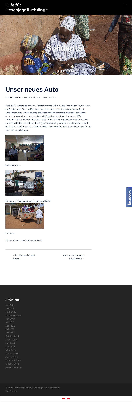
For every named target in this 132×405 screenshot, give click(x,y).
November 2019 (13, 315)
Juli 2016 (9, 329)
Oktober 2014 (12, 364)
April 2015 (10, 346)
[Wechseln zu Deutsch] (63, 398)
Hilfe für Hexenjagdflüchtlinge (26, 7)
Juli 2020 (10, 308)
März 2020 (10, 312)
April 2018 (10, 325)
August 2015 (11, 339)
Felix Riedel (15, 97)
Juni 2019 (10, 318)
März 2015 (10, 350)
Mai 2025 (10, 305)
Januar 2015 (11, 357)
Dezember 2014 (13, 360)
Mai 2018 (9, 322)
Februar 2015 (11, 353)
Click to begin (66, 71)
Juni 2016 (10, 332)
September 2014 (13, 367)
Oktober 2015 (12, 336)
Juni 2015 (10, 343)
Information (49, 97)
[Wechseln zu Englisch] (68, 398)
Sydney (13, 391)
